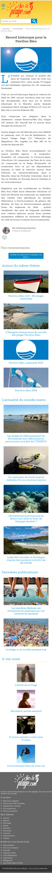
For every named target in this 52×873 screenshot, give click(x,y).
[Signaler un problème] (9, 238)
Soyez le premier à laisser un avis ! (26, 255)
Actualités (18, 29)
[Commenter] (4, 238)
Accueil (6, 29)
